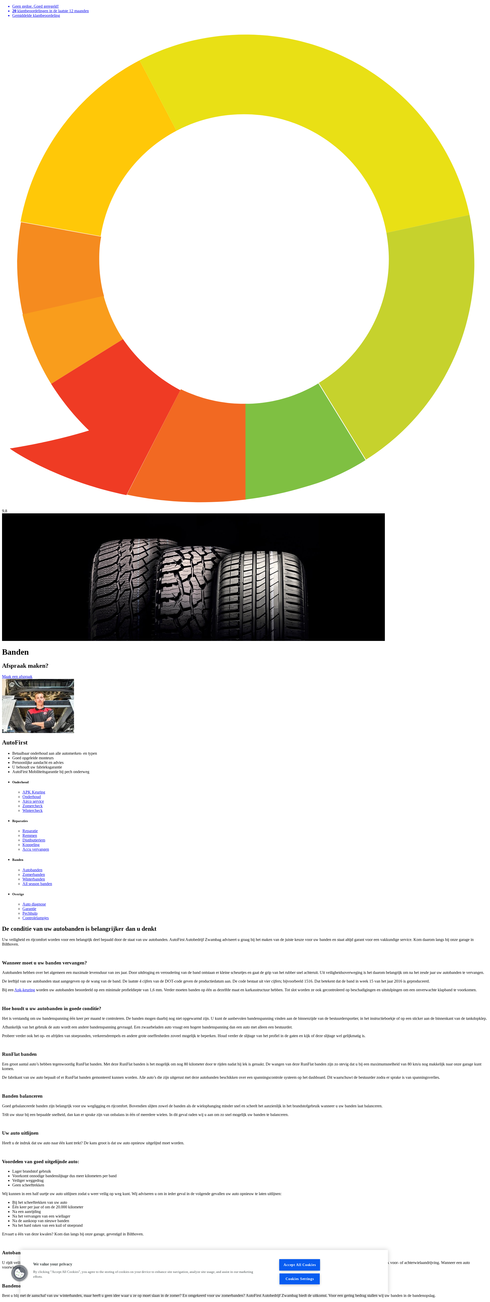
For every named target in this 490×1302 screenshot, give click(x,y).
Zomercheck (32, 806)
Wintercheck (32, 810)
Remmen (29, 835)
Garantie (29, 909)
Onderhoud (31, 797)
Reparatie (30, 831)
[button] (19, 1273)
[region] (204, 1272)
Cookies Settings (300, 1279)
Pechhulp (30, 913)
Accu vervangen (35, 849)
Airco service (33, 801)
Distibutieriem (33, 840)
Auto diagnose (34, 904)
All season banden (37, 884)
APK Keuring (33, 792)
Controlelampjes (35, 918)
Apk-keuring (24, 990)
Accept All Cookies (300, 1265)
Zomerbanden (33, 874)
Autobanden (32, 870)
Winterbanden (33, 879)
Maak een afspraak (17, 676)
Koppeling (31, 844)
